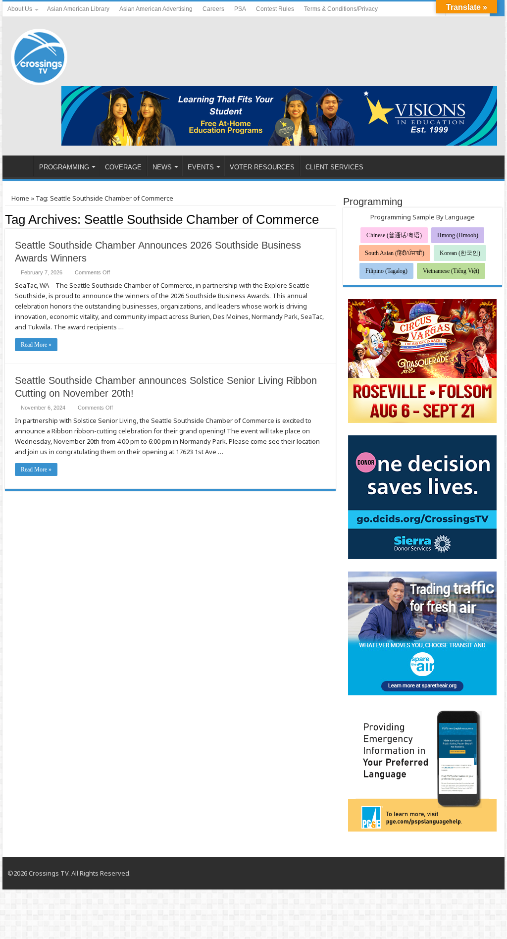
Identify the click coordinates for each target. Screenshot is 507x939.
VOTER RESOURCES (262, 167)
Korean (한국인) (460, 253)
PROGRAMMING (64, 167)
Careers (213, 8)
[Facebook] (419, 9)
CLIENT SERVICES (334, 167)
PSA (240, 8)
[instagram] (487, 873)
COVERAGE (123, 167)
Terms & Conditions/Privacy (341, 8)
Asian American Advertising (156, 8)
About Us (19, 8)
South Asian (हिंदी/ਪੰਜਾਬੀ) (394, 253)
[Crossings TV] (39, 54)
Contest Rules (275, 8)
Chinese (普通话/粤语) (394, 235)
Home (19, 198)
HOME (20, 166)
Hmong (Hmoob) (457, 235)
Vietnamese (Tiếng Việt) (451, 270)
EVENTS (201, 167)
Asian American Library (78, 8)
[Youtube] (428, 9)
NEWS (162, 167)
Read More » (36, 344)
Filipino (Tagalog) (386, 270)
